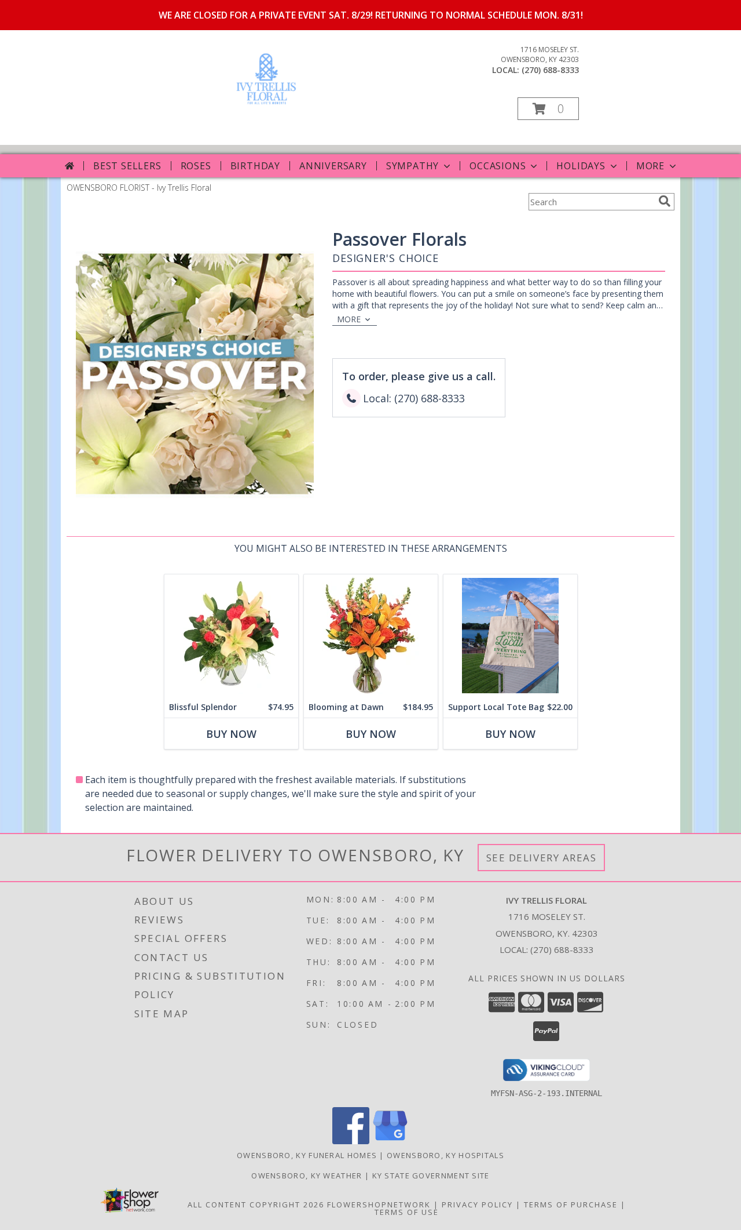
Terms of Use (407, 1212)
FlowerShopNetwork (379, 1204)
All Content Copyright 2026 (256, 1204)
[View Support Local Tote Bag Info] (510, 635)
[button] (548, 108)
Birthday (255, 165)
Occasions (497, 165)
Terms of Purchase (571, 1204)
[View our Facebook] (350, 1141)
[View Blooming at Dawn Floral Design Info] (371, 635)
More (650, 165)
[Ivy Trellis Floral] (266, 106)
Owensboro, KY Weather (306, 1175)
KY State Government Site (431, 1175)
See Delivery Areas (541, 857)
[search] (664, 201)
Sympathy (412, 165)
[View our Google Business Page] (390, 1141)
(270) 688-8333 (550, 69)
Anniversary (333, 165)
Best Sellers (127, 165)
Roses (196, 165)
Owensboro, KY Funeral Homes (307, 1155)
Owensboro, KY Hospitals (445, 1155)
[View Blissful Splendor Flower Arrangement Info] (231, 635)
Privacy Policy (477, 1204)
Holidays (580, 165)
